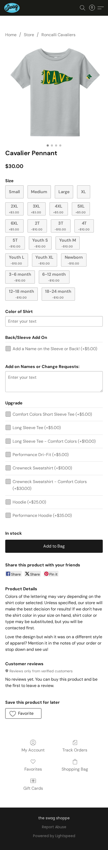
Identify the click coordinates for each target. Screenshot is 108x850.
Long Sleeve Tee (37, 427)
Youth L (16, 260)
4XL (58, 208)
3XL (36, 208)
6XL (14, 225)
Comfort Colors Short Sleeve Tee (52, 414)
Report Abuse (54, 827)
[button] (12, 8)
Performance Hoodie (42, 515)
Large (63, 191)
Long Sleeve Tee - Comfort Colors (54, 441)
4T (84, 225)
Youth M (67, 242)
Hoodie (29, 502)
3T (60, 225)
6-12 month (54, 277)
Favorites (33, 769)
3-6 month (20, 277)
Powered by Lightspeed (54, 835)
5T (14, 242)
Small (14, 191)
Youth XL (44, 260)
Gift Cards (33, 788)
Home (11, 34)
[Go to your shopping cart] (93, 7)
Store (29, 34)
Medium (39, 191)
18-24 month (58, 294)
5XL (80, 208)
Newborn (74, 260)
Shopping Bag (75, 769)
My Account (33, 750)
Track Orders (74, 750)
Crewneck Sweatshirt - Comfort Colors (50, 485)
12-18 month (21, 294)
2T (36, 225)
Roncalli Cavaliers (58, 34)
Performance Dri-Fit (41, 454)
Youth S (40, 242)
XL (83, 191)
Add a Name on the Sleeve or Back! (55, 348)
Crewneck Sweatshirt (42, 468)
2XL (14, 208)
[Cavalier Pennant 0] (54, 92)
